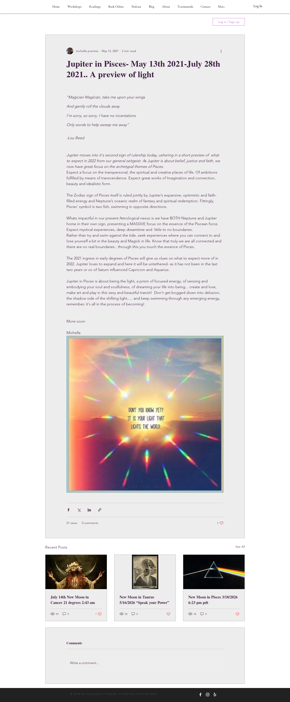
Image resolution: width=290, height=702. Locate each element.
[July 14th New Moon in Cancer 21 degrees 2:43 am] (76, 572)
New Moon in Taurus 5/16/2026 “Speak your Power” (144, 599)
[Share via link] (100, 510)
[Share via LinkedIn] (89, 510)
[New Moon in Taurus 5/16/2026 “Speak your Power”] (145, 572)
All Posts (51, 22)
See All (240, 547)
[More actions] (221, 50)
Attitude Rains (147, 693)
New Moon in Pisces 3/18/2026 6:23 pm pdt (213, 599)
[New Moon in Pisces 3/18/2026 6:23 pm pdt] (214, 572)
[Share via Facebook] (68, 510)
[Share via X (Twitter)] (79, 510)
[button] (202, 22)
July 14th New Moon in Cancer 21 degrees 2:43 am (73, 599)
